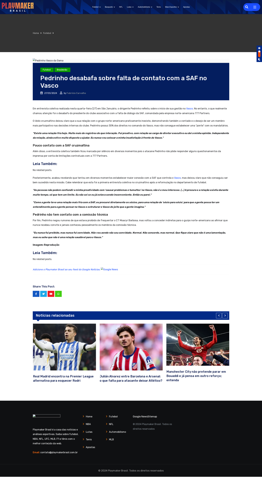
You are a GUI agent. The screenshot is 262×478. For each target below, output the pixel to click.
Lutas (129, 7)
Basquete (109, 7)
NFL (121, 7)
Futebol (95, 7)
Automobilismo (144, 7)
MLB (111, 439)
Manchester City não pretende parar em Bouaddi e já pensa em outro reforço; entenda (196, 376)
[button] (219, 315)
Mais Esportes (171, 7)
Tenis (158, 7)
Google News (140, 416)
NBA (88, 424)
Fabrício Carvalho (76, 93)
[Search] (246, 7)
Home (36, 33)
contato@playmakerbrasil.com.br (59, 452)
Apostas (186, 7)
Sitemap (152, 416)
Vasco (189, 108)
